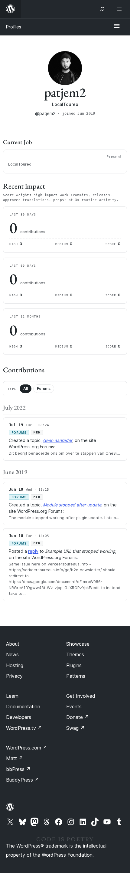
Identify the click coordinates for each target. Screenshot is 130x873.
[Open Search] (102, 9)
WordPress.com (26, 748)
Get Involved (80, 696)
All (25, 388)
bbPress (18, 769)
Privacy (14, 676)
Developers (18, 717)
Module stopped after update (72, 504)
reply (33, 551)
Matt (14, 758)
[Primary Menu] (116, 26)
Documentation (23, 706)
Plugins (74, 665)
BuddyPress (22, 780)
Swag (75, 728)
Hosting (14, 665)
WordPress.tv (24, 728)
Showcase (77, 644)
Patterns (75, 676)
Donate (77, 717)
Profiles (13, 26)
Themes (75, 654)
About (12, 644)
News (12, 654)
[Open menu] (120, 9)
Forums (43, 388)
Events (74, 706)
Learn (12, 696)
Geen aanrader (57, 440)
